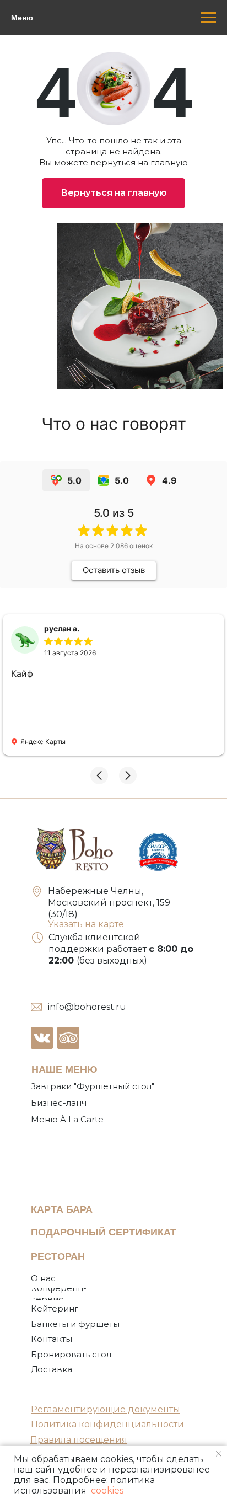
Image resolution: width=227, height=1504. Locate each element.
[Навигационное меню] (208, 17)
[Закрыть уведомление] (218, 1453)
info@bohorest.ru (87, 1007)
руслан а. (61, 628)
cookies (106, 1490)
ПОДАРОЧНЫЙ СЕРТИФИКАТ (103, 1232)
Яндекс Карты (43, 741)
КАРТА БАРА (62, 1209)
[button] (99, 775)
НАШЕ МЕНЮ (64, 1069)
